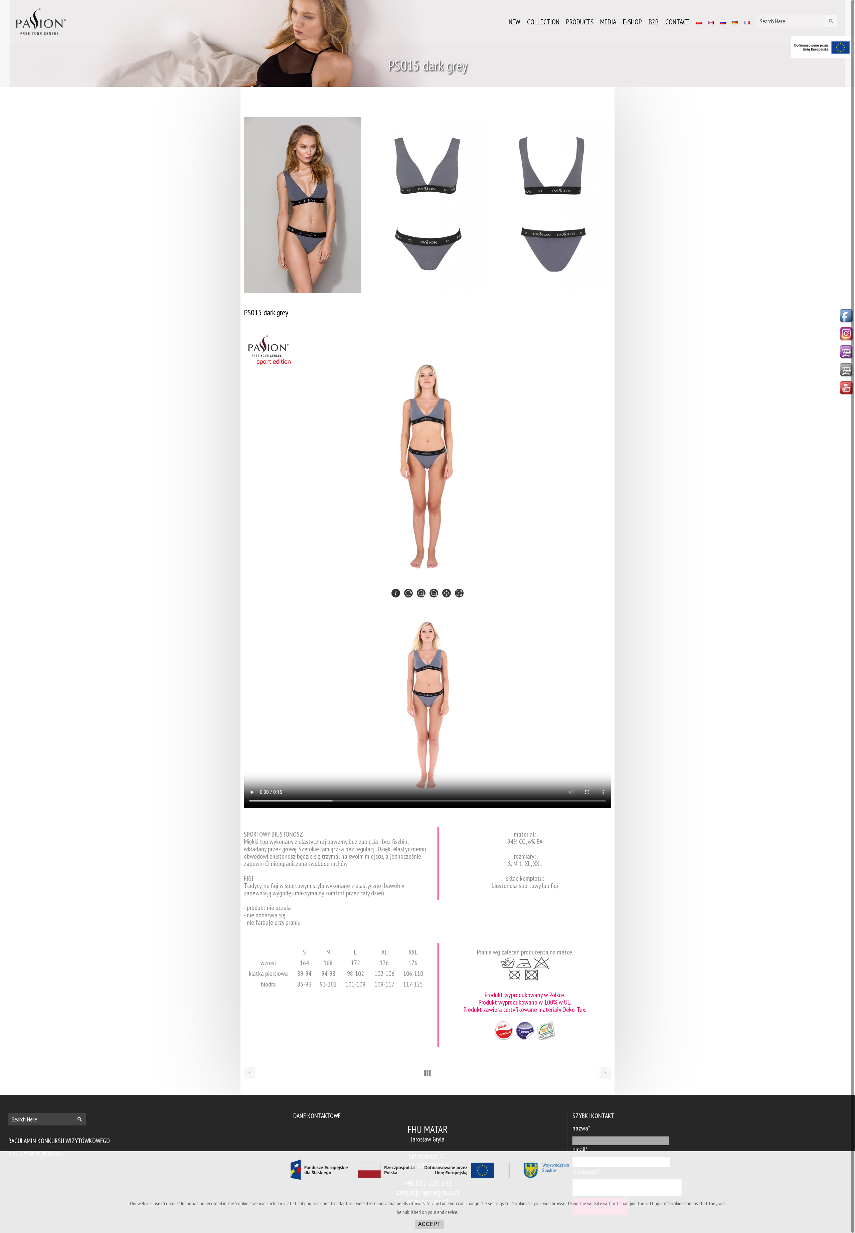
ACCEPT (429, 1224)
